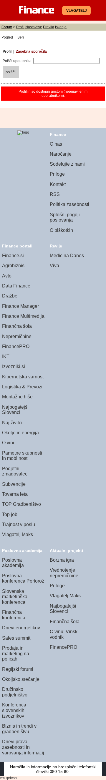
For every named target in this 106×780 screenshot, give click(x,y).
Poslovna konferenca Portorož (23, 578)
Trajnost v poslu (18, 524)
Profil (20, 27)
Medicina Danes (67, 255)
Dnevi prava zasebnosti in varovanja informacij (23, 747)
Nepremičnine (17, 336)
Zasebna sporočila (31, 51)
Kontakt (58, 184)
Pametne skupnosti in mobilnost (22, 455)
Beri (20, 37)
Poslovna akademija (13, 563)
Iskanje (61, 27)
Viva (54, 265)
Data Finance (16, 285)
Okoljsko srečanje (20, 679)
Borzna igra (62, 560)
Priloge (57, 174)
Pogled (7, 37)
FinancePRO (15, 346)
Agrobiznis (13, 265)
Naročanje (61, 154)
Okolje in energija (20, 432)
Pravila (48, 27)
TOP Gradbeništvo (21, 504)
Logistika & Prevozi (22, 386)
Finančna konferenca (13, 615)
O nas (56, 144)
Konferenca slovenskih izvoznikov (14, 710)
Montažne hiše (17, 396)
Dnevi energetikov (21, 627)
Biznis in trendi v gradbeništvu (19, 729)
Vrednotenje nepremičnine (64, 573)
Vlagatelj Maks (17, 534)
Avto (6, 275)
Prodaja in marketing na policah (15, 653)
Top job (9, 514)
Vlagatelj (76, 11)
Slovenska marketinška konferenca (14, 597)
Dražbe (9, 295)
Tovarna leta (15, 494)
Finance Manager (20, 306)
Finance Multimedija (23, 316)
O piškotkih (61, 230)
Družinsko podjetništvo (14, 692)
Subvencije (14, 484)
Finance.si (13, 255)
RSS (55, 194)
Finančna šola (17, 326)
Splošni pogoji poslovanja (65, 217)
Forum (6, 27)
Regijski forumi (17, 669)
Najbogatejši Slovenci (15, 410)
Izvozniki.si (13, 366)
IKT (5, 356)
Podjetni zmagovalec (14, 471)
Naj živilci (12, 422)
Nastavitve (33, 27)
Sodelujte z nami (67, 164)
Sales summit (16, 638)
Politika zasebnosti (69, 204)
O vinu (9, 442)
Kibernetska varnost (23, 376)
